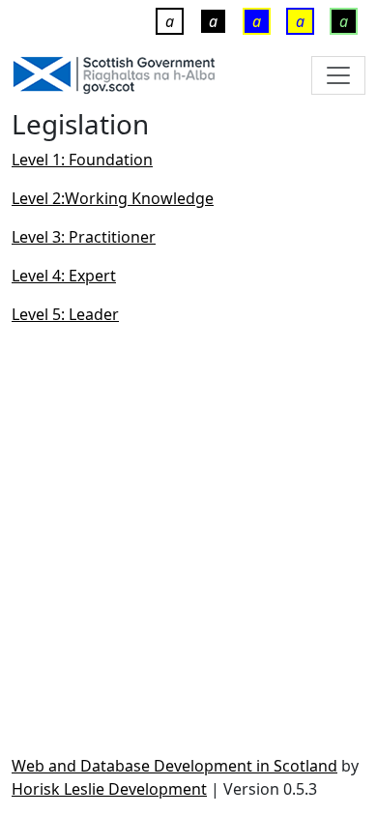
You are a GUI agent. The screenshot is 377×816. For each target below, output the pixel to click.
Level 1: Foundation (82, 159)
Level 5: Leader (65, 314)
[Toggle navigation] (338, 75)
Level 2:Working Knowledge (113, 198)
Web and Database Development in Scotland (174, 765)
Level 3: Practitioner (84, 237)
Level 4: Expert (64, 275)
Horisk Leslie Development (109, 789)
